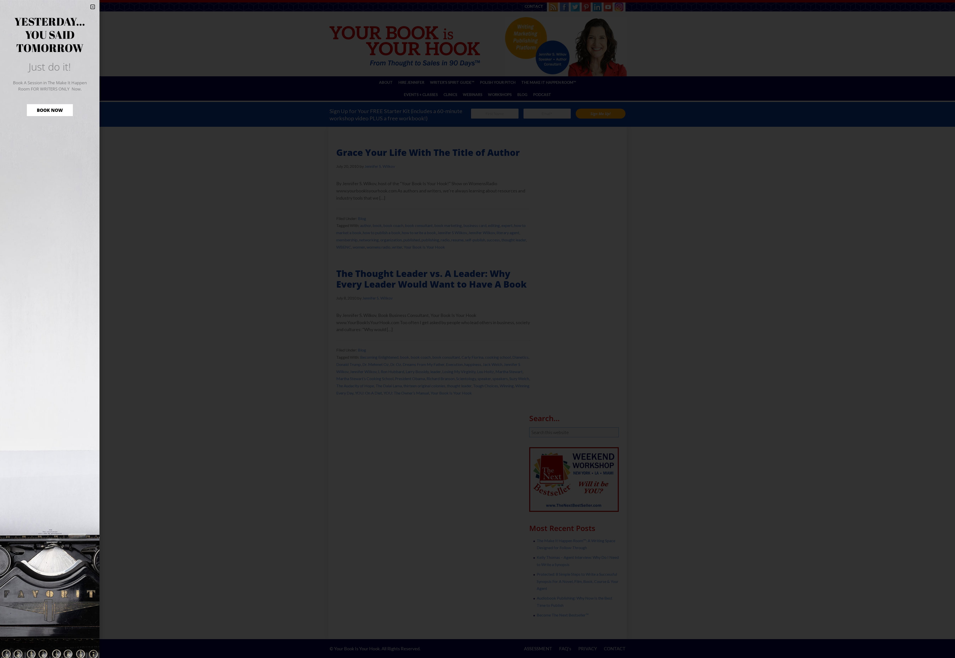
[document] (477, 329)
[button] (93, 7)
